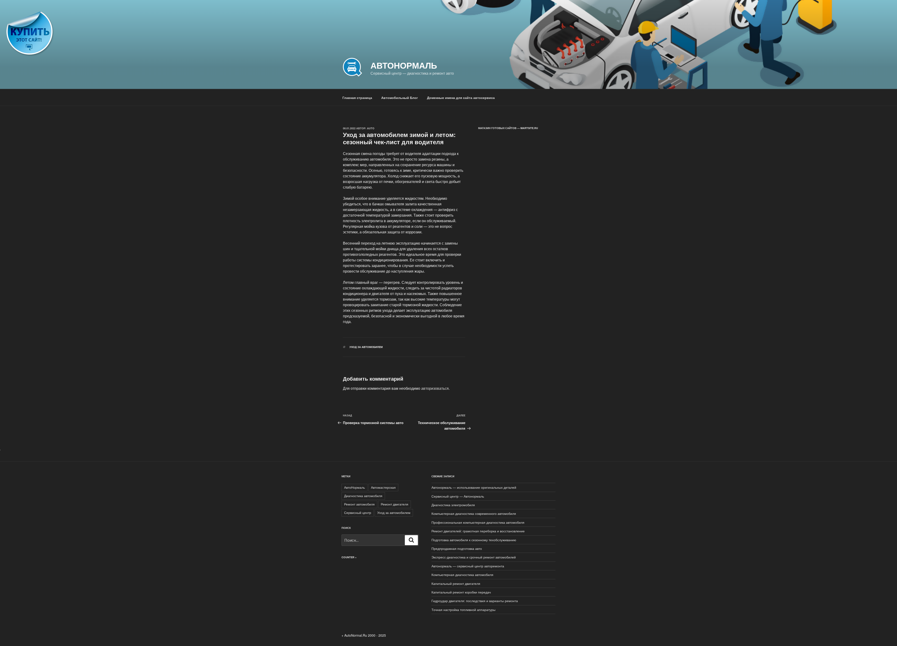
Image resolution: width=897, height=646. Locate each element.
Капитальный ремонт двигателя (455, 583)
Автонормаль (403, 65)
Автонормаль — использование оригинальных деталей (473, 487)
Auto (370, 128)
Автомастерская (383, 487)
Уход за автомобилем (366, 347)
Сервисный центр (357, 512)
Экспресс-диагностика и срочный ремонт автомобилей (473, 557)
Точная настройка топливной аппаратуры (463, 609)
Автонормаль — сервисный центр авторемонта (467, 566)
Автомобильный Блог (399, 97)
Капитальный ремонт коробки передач (461, 592)
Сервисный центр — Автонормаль (457, 496)
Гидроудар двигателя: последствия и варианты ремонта (474, 600)
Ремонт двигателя (394, 504)
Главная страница (357, 97)
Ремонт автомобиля (359, 504)
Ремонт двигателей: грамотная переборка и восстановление (478, 531)
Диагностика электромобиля (453, 504)
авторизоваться (435, 388)
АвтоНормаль (354, 487)
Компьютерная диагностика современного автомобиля (473, 513)
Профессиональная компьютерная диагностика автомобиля (477, 522)
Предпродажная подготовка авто (456, 548)
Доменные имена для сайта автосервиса (461, 97)
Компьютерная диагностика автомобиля (462, 574)
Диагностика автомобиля (363, 495)
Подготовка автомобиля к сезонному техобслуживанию (473, 539)
